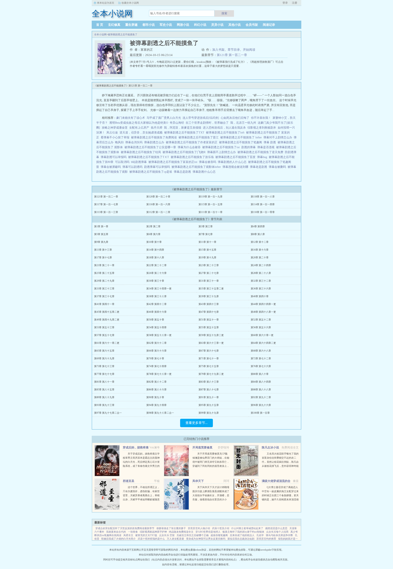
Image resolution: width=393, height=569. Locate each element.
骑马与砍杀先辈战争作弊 (279, 535)
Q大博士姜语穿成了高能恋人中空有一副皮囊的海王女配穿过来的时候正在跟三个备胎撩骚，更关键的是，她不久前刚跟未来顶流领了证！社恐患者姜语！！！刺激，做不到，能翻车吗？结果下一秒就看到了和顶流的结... (280, 499)
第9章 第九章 (101, 242)
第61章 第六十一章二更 (106, 343)
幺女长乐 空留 (167, 535)
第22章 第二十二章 (156, 265)
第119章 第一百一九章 (210, 196)
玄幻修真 (114, 24)
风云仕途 (112, 132)
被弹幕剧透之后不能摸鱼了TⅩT (149, 157)
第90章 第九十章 (155, 397)
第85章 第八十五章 (104, 389)
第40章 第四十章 (260, 296)
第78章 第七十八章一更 (159, 374)
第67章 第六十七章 (209, 350)
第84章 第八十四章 (261, 381)
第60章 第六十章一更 (262, 335)
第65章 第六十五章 (104, 350)
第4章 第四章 (258, 226)
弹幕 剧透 (271, 142)
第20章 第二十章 (260, 257)
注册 (294, 2)
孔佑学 (260, 535)
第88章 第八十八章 (261, 389)
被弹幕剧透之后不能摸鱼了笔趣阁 (241, 142)
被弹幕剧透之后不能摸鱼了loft (226, 132)
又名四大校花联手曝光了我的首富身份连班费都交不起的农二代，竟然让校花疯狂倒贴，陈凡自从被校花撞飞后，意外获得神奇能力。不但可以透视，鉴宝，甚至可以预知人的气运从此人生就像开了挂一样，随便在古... (280, 466)
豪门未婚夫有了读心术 (130, 117)
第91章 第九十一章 (209, 397)
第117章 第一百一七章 (106, 204)
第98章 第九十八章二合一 (160, 412)
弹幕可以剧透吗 (133, 166)
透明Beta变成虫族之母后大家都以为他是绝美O (138, 122)
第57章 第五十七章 (104, 335)
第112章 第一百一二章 (158, 212)
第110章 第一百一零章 (263, 212)
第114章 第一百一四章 (263, 204)
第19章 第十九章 (207, 257)
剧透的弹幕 (249, 147)
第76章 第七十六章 (261, 366)
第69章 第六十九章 (104, 358)
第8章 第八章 (258, 234)
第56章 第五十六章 (261, 327)
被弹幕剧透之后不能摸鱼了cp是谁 (151, 171)
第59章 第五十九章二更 (211, 335)
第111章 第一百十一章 (210, 212)
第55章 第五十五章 (209, 327)
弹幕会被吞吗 (208, 162)
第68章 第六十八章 (261, 350)
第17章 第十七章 (103, 257)
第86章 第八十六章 (156, 389)
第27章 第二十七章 (209, 273)
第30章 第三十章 (155, 280)
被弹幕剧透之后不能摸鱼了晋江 (199, 137)
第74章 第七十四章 (156, 366)
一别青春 (133, 531)
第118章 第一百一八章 (263, 196)
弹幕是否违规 (266, 147)
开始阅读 (249, 49)
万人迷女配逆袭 (175, 538)
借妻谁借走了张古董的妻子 (171, 528)
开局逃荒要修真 (202, 447)
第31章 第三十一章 (209, 280)
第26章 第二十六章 (156, 273)
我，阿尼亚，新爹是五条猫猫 (182, 127)
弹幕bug (263, 157)
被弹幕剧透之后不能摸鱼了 (122, 34)
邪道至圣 (128, 481)
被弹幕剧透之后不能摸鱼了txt (221, 147)
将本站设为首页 (105, 2)
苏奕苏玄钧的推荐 (266, 538)
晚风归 (120, 142)
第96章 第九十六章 (261, 405)
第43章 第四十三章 (209, 304)
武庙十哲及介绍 (220, 528)
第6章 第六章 (153, 234)
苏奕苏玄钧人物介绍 (199, 528)
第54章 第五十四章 (156, 327)
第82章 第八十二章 (156, 381)
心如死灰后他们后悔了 (235, 117)
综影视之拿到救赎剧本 (261, 127)
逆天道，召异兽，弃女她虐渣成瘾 (141, 132)
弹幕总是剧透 (183, 171)
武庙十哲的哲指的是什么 (151, 538)
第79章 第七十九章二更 (211, 374)
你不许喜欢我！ (261, 117)
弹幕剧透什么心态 (205, 171)
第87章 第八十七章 (209, 389)
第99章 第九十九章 (209, 412)
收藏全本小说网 (130, 2)
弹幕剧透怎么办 (155, 142)
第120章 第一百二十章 (158, 196)
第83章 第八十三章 (209, 381)
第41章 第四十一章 (104, 304)
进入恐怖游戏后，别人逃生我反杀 (224, 127)
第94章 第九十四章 (156, 405)
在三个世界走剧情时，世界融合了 (207, 122)
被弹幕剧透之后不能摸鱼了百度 (236, 157)
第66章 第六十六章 (156, 350)
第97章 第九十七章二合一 (108, 412)
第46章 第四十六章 (156, 311)
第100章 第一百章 (260, 412)
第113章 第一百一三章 (106, 212)
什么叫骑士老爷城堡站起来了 (247, 528)
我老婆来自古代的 (116, 531)
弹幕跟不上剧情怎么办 (222, 152)
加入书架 (218, 49)
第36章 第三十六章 (261, 288)
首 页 (99, 24)
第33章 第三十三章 (104, 288)
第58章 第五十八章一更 (159, 335)
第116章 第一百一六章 (158, 204)
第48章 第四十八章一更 (263, 311)
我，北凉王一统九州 (243, 122)
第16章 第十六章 (260, 249)
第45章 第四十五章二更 (106, 311)
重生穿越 (131, 24)
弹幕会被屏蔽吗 (111, 166)
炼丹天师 (156, 127)
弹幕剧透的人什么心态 (233, 162)
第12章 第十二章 (260, 242)
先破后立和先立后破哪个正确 (193, 535)
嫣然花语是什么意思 (276, 528)
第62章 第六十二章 (156, 343)
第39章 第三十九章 (209, 296)
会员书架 (252, 24)
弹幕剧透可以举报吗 (114, 157)
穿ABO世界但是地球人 (207, 531)
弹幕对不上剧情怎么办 (278, 137)
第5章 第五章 (101, 234)
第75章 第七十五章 (209, 366)
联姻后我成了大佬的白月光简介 (118, 538)
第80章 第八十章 (260, 374)
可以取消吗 (123, 162)
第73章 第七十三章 (104, 366)
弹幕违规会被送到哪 (236, 166)
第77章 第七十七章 (104, 374)
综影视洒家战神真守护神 (153, 531)
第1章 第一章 (101, 226)
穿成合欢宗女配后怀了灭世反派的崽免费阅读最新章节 (124, 528)
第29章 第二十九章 (104, 280)
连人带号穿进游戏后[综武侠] (201, 117)
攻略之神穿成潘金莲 (115, 127)
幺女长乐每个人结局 (277, 531)
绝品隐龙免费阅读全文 (181, 531)
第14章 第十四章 (155, 249)
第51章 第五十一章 (209, 319)
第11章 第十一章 (207, 242)
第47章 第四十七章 (209, 311)
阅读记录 (269, 24)
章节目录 (234, 49)
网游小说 (183, 24)
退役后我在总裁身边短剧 (240, 538)
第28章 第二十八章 (261, 273)
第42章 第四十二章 (156, 304)
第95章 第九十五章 (209, 405)
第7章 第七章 (206, 234)
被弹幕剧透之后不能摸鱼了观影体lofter (197, 166)
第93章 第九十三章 (104, 405)
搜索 (224, 13)
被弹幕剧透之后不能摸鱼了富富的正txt (173, 162)
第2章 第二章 (153, 226)
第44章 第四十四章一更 (263, 304)
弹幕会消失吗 (134, 142)
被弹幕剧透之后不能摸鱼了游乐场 (193, 157)
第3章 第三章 (206, 226)
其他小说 (234, 24)
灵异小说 (217, 24)
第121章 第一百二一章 (232, 55)
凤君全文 (128, 535)
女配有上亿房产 (139, 127)
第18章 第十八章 (155, 257)
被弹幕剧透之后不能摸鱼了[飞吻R (185, 152)
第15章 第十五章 (207, 249)
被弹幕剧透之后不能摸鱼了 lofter (241, 137)
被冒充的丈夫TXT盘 (146, 535)
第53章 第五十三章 (104, 327)
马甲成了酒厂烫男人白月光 (164, 117)
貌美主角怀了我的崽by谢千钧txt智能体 (243, 531)
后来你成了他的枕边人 (242, 535)
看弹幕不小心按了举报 (116, 137)
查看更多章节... (196, 423)
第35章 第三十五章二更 (211, 288)
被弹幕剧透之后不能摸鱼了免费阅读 (154, 137)
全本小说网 (100, 34)
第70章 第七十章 (155, 358)
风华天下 (198, 481)
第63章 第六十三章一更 (211, 343)
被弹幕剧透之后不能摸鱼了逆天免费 (261, 152)
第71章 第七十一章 (209, 358)
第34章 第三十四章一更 (159, 288)
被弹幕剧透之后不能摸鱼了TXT (185, 132)
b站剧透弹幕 (139, 162)
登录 (285, 2)
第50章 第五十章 (155, 319)
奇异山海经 (177, 122)
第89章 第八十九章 (104, 397)
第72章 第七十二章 (261, 358)
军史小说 (166, 24)
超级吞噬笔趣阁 (219, 535)
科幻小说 (200, 24)
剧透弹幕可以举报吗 (158, 166)
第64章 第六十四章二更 (263, 343)
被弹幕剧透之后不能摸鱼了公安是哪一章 (151, 147)
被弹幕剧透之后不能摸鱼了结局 (142, 152)
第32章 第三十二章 (261, 280)
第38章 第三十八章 (156, 296)
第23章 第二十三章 (209, 265)
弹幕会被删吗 (278, 166)
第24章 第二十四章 (261, 265)
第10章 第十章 (154, 242)
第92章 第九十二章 (261, 397)
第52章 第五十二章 (261, 319)
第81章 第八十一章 (104, 381)
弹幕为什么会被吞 (190, 147)
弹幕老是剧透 (259, 166)
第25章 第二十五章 (104, 273)
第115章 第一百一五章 (210, 204)
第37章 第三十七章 (104, 296)
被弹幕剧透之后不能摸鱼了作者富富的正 (192, 142)
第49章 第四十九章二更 (106, 319)
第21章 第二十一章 (104, 265)
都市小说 (148, 24)
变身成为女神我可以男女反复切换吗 (205, 538)
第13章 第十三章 (103, 249)
